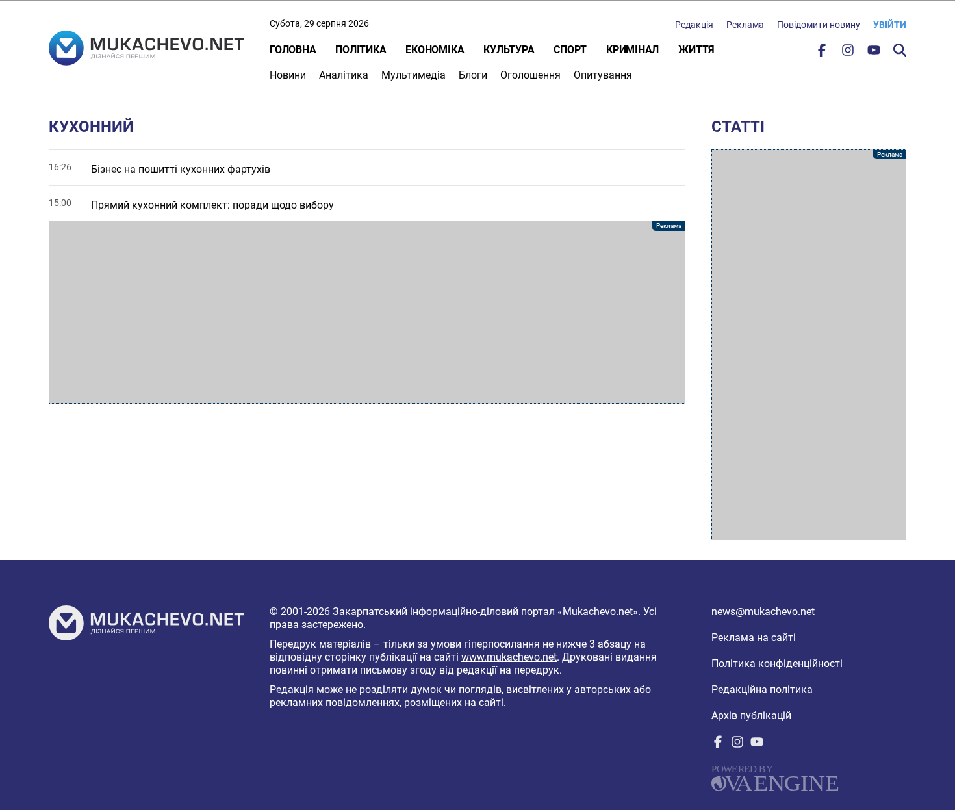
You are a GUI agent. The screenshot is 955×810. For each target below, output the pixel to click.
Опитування (603, 75)
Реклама (745, 24)
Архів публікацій (751, 715)
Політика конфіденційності (777, 663)
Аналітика (343, 75)
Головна (293, 50)
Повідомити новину (818, 24)
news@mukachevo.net (763, 611)
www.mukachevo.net (509, 657)
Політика (360, 50)
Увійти (889, 24)
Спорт (570, 50)
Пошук (899, 50)
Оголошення (530, 75)
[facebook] (821, 53)
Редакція (694, 24)
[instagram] (847, 53)
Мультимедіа (413, 75)
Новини (288, 75)
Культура (508, 50)
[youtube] (873, 53)
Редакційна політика (762, 689)
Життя (696, 50)
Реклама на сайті (753, 637)
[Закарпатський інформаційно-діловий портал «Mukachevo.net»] (146, 49)
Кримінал (632, 50)
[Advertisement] (367, 312)
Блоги (473, 75)
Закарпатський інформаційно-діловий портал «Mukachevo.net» (485, 611)
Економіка (434, 50)
